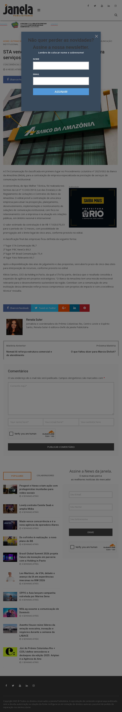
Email (36, 74)
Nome (36, 59)
